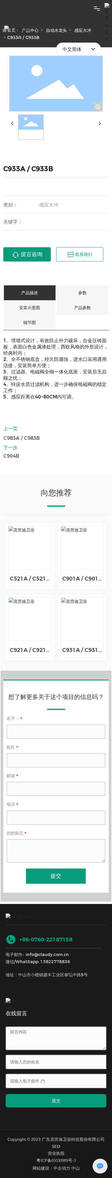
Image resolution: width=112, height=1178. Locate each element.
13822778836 (55, 961)
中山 (75, 1168)
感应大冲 (48, 205)
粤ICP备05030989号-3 (56, 1160)
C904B (11, 456)
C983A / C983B (21, 438)
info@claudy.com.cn (47, 954)
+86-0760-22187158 (45, 939)
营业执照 (56, 1153)
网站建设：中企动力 (51, 1168)
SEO (56, 1146)
